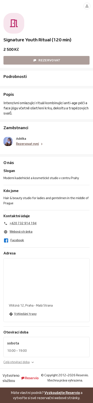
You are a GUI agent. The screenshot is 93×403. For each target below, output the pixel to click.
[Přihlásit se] (86, 6)
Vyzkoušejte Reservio (62, 393)
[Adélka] (8, 141)
